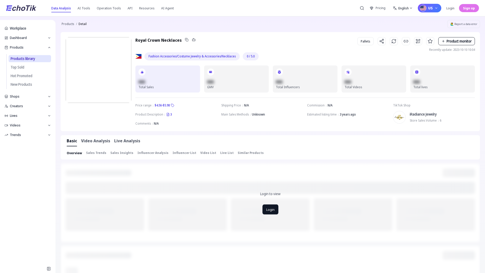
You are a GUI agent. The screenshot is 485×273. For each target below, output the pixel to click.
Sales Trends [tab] (96, 153)
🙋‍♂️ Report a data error (463, 24)
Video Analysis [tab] (95, 141)
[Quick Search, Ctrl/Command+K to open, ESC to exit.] (362, 8)
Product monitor (459, 41)
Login (450, 8)
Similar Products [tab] (251, 153)
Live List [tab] (227, 153)
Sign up (469, 8)
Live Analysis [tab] (127, 141)
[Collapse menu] (48, 268)
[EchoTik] (21, 8)
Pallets (365, 41)
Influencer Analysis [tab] (152, 153)
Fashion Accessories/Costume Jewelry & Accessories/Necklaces (192, 56)
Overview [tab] (74, 153)
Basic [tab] (72, 141)
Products (68, 24)
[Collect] (430, 41)
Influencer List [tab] (184, 153)
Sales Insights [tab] (121, 153)
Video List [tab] (208, 153)
